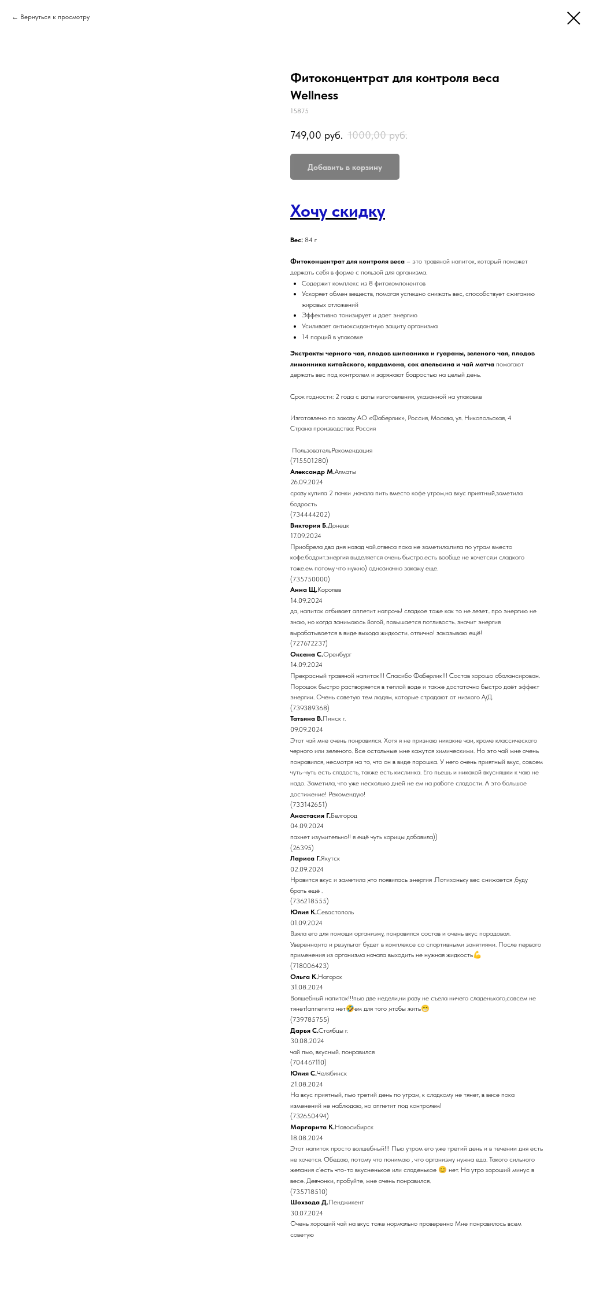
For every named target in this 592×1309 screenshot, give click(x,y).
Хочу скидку (337, 210)
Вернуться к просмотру (55, 17)
